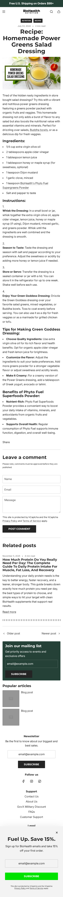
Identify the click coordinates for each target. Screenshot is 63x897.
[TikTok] (39, 781)
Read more (9, 612)
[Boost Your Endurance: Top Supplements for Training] (59, 633)
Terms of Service (32, 520)
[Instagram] (31, 781)
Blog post (27, 692)
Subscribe (18, 674)
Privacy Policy (10, 520)
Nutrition (26, 21)
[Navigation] (3, 11)
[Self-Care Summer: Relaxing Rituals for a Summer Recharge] (4, 633)
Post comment (19, 528)
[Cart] (58, 11)
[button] (6, 620)
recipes (38, 21)
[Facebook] (23, 781)
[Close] (56, 832)
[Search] (51, 11)
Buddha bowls (39, 130)
